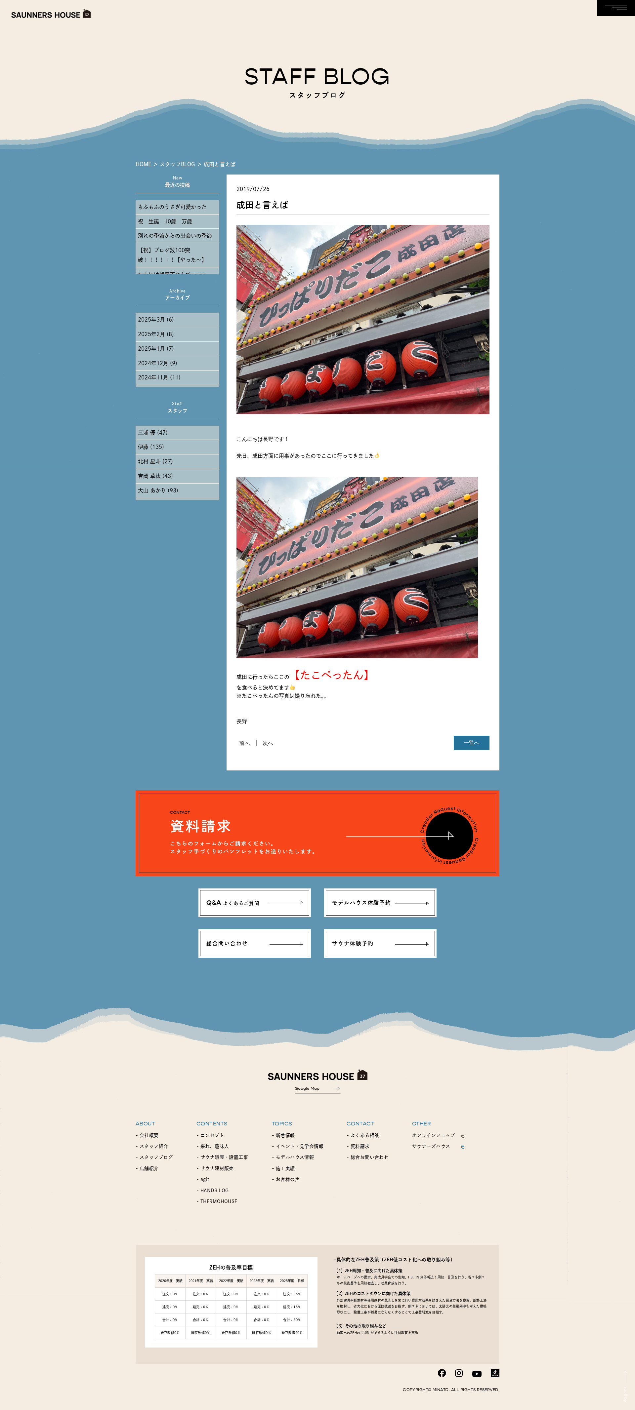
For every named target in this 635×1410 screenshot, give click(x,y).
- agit (202, 1179)
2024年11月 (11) (159, 377)
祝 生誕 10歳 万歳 (165, 221)
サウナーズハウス (431, 1146)
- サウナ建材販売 (215, 1168)
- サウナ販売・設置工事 (222, 1157)
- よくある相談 (363, 1135)
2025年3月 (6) (156, 319)
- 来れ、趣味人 (212, 1146)
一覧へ (472, 742)
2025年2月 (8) (156, 334)
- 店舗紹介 (147, 1168)
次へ (268, 743)
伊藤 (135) (151, 447)
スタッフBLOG (177, 164)
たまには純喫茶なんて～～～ (172, 274)
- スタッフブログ (154, 1157)
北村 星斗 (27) (155, 461)
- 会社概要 (147, 1135)
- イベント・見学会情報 (297, 1146)
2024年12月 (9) (157, 363)
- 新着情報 (283, 1135)
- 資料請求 (358, 1146)
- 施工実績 (283, 1168)
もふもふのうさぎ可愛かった (172, 207)
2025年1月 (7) (156, 348)
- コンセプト (210, 1135)
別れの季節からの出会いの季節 (175, 235)
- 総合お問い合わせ (368, 1157)
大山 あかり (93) (158, 490)
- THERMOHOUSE (216, 1201)
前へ (244, 743)
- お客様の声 (286, 1179)
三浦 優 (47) (153, 432)
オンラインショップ (433, 1135)
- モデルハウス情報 (293, 1157)
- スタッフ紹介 (152, 1146)
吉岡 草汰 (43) (155, 476)
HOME (143, 164)
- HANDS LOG (212, 1190)
